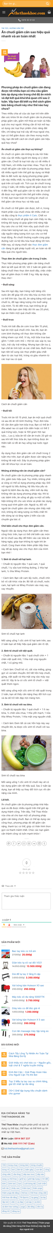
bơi (13, 1170)
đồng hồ (5, 1211)
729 (4, 1165)
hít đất (45, 1179)
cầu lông (16, 1174)
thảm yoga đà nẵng (10, 1193)
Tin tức (4, 28)
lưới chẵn (42, 1184)
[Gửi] (47, 3)
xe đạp (20, 1202)
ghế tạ (22, 1179)
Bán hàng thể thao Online (24, 1226)
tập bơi (5, 1202)
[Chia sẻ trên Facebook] (13, 843)
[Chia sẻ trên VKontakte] (34, 843)
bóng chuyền (36, 1165)
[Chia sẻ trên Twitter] (19, 843)
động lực (16, 1211)
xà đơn (37, 1202)
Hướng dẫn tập (16, 28)
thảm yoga (37, 1188)
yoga (23, 1207)
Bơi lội (20, 1170)
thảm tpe (26, 1188)
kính (4, 1184)
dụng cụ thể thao (9, 1179)
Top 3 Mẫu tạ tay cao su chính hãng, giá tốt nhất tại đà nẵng (28, 1082)
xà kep (29, 1202)
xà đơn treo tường (10, 1207)
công (47, 1170)
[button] (4, 12)
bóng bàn (24, 1165)
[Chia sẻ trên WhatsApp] (8, 843)
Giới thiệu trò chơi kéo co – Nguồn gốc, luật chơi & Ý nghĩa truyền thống (30, 1064)
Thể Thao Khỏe (30, 1222)
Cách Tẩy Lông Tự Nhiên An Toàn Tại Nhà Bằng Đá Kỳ (28, 1055)
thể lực (25, 1193)
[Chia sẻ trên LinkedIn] (39, 843)
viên (13, 1202)
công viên (6, 1174)
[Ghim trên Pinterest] (29, 843)
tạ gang (34, 1197)
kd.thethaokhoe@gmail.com (19, 1148)
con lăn (39, 1170)
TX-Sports (24, 1197)
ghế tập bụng (34, 1179)
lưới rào (5, 1188)
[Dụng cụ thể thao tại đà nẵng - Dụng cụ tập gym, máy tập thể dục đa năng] (26, 12)
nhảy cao (15, 1188)
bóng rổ (5, 1170)
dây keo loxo (28, 1174)
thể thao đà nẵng (9, 1197)
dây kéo (40, 1174)
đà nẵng (31, 1207)
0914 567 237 (22, 1138)
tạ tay (43, 1197)
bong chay (12, 1165)
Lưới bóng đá (29, 1184)
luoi (19, 1184)
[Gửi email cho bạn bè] (24, 843)
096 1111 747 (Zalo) (24, 1143)
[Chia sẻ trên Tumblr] (44, 843)
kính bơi (12, 1184)
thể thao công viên (38, 1193)
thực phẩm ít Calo (27, 215)
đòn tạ (40, 1207)
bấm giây (29, 1170)
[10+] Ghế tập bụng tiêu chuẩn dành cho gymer (28, 1092)
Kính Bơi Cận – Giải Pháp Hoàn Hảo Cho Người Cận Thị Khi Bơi (28, 1073)
